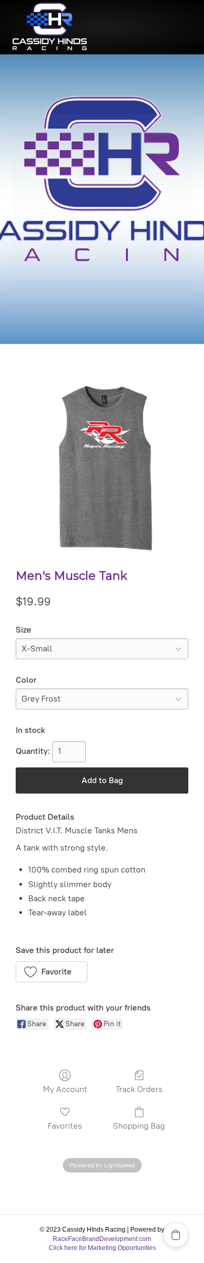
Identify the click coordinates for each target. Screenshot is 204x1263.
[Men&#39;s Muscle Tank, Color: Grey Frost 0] (102, 467)
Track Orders (139, 1089)
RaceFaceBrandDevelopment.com (102, 1239)
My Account (65, 1089)
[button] (51, 971)
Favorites (65, 1126)
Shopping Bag (139, 1126)
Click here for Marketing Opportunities (102, 1247)
